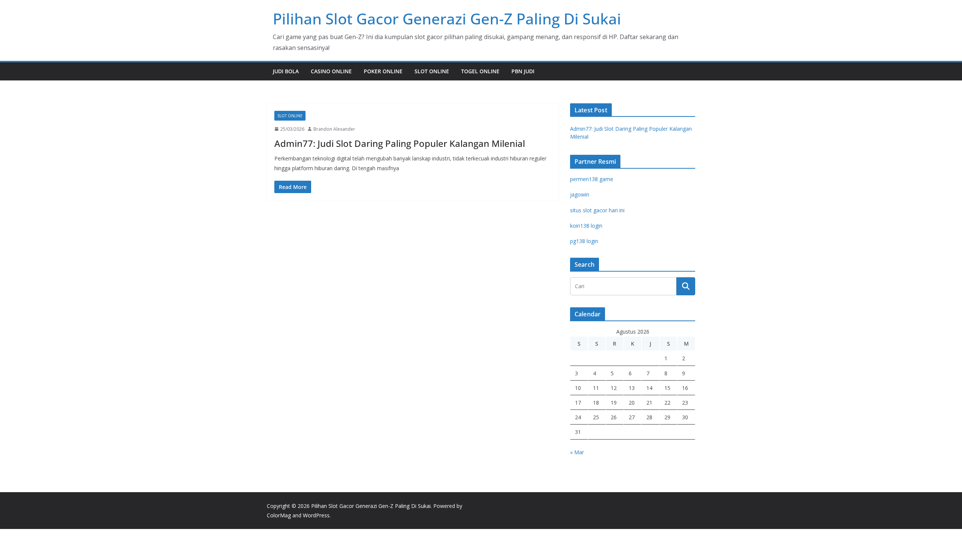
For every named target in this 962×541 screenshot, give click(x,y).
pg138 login (584, 241)
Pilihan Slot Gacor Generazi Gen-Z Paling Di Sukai (447, 18)
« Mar (577, 452)
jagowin (579, 194)
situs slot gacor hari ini (597, 210)
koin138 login (586, 225)
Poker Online (383, 71)
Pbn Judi (522, 71)
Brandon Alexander (334, 129)
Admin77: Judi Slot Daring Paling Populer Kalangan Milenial (399, 143)
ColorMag (279, 515)
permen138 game (591, 179)
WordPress (316, 515)
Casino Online (331, 71)
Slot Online (431, 71)
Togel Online (480, 71)
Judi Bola (286, 71)
